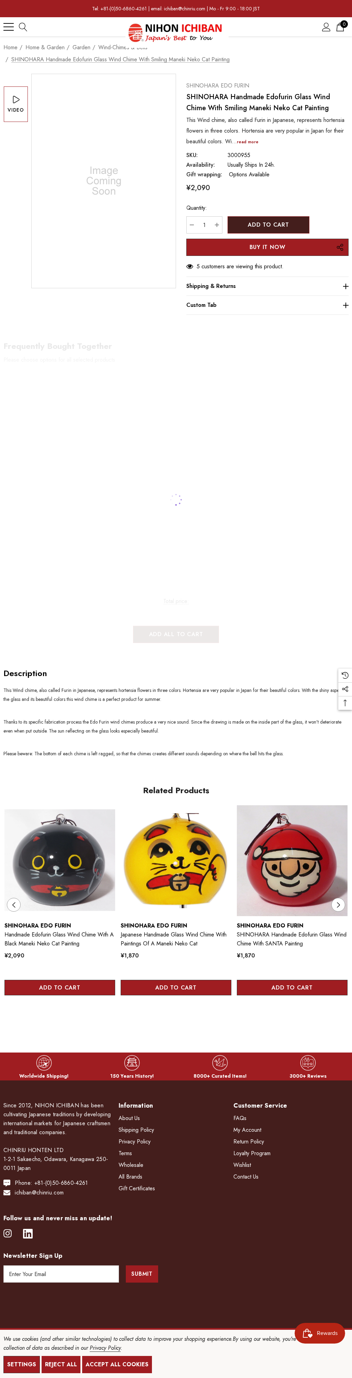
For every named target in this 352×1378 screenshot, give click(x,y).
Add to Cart (59, 988)
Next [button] (338, 905)
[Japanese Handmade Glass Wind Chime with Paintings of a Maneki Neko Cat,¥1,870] (176, 860)
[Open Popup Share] (340, 247)
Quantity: (196, 208)
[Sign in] (326, 26)
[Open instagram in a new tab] (7, 1234)
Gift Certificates (137, 1188)
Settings (21, 1364)
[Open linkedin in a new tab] (28, 1234)
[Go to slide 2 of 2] (181, 1017)
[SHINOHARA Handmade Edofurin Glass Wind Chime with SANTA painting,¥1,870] (292, 860)
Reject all (61, 1364)
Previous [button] (14, 905)
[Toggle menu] (8, 27)
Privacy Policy (105, 1348)
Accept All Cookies (117, 1364)
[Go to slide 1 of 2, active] (170, 1017)
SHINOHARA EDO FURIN (217, 86)
